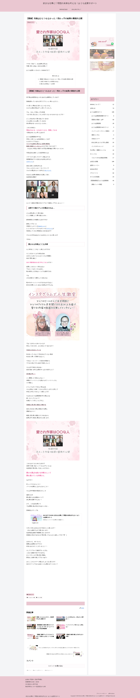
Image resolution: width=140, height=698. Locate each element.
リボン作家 (40, 597)
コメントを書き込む (55, 666)
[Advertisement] (55, 581)
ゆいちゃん (48, 170)
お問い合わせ (111, 693)
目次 (53, 76)
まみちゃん (29, 161)
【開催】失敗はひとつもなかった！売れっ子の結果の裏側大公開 (56, 79)
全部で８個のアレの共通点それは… (50, 81)
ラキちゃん (49, 228)
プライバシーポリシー (102, 693)
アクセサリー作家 (31, 597)
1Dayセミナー (31, 594)
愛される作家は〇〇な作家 (48, 83)
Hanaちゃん (41, 226)
